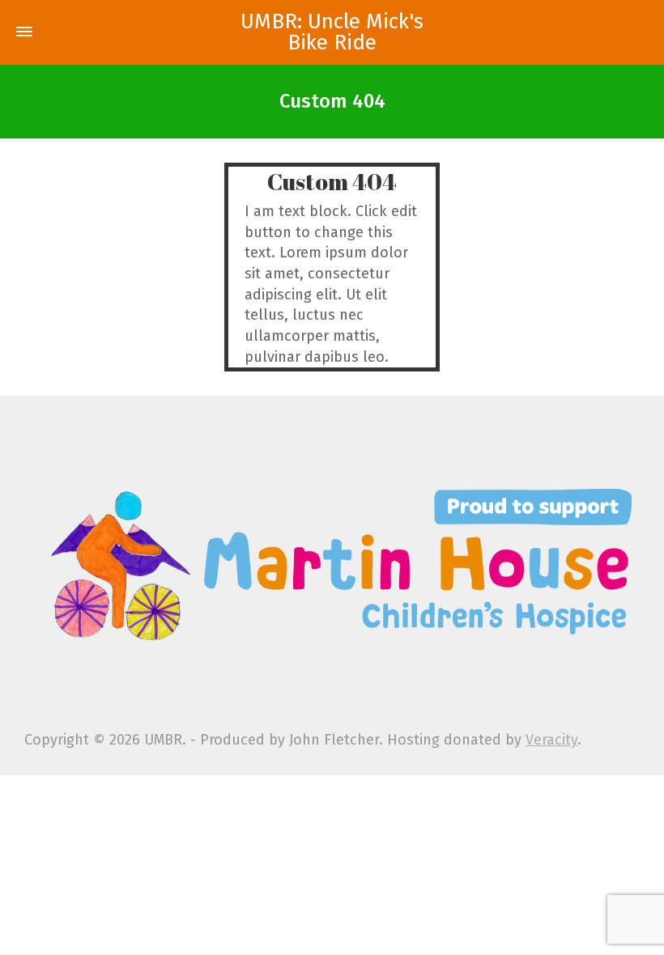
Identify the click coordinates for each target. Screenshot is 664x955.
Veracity (551, 740)
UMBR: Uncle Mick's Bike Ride (332, 32)
